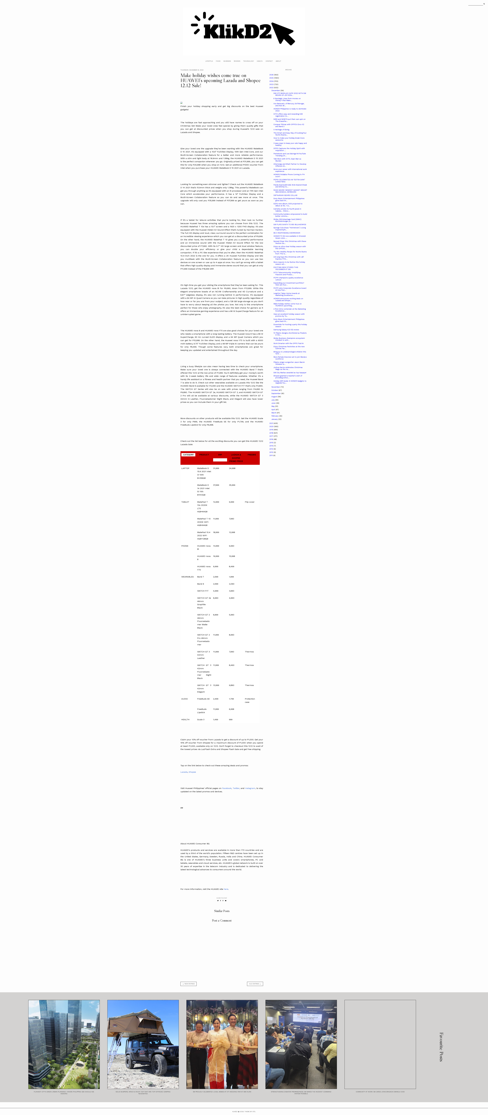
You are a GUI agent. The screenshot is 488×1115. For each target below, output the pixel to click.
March (274, 413)
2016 (271, 439)
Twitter (236, 788)
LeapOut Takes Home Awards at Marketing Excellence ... (286, 294)
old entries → (255, 984)
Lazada (184, 772)
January (274, 419)
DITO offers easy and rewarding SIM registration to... (288, 115)
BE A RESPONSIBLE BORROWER (286, 233)
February (275, 416)
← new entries (188, 984)
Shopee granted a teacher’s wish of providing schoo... (287, 377)
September (276, 393)
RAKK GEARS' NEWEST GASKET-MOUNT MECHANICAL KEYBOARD (290, 191)
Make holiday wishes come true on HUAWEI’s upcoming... (287, 305)
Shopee (192, 772)
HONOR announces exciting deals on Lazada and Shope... (288, 300)
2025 (271, 78)
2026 (271, 75)
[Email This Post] (225, 901)
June (273, 403)
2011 (271, 455)
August (274, 397)
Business (227, 61)
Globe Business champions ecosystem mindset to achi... (289, 339)
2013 (271, 449)
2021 (271, 423)
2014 (271, 446)
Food (218, 61)
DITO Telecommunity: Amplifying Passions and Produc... (286, 274)
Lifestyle (209, 61)
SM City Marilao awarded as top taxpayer (289, 373)
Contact (269, 61)
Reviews (237, 61)
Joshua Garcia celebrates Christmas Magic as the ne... (288, 368)
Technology (248, 61)
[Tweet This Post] (218, 901)
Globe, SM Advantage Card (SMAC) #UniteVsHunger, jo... (287, 220)
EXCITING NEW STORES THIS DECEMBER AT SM (285, 268)
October (275, 390)
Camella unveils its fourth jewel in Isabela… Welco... (287, 210)
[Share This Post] (220, 901)
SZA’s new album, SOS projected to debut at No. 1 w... (287, 205)
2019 (271, 430)
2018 (271, 433)
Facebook (226, 788)
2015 (271, 443)
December (275, 90)
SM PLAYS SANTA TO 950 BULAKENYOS (289, 224)
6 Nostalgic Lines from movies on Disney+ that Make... (287, 99)
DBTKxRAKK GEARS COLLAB (285, 195)
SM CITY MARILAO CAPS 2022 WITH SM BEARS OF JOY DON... (289, 94)
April (273, 410)
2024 (271, 81)
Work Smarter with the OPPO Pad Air (288, 343)
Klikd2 (235, 1111)
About (278, 61)
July (273, 400)
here (226, 889)
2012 (271, 452)
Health (260, 61)
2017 (271, 436)
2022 (271, 88)
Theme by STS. (250, 1111)
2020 (271, 426)
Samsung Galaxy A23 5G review (286, 330)
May (273, 406)
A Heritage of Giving (281, 130)
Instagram (250, 788)
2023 (271, 84)
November (275, 387)
